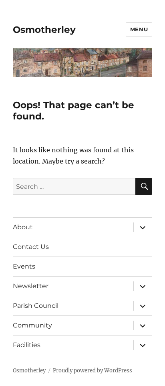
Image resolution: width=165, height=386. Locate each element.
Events (24, 266)
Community (32, 325)
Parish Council (35, 305)
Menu (139, 29)
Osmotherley (44, 29)
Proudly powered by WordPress (92, 370)
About (23, 227)
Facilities (26, 345)
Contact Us (31, 247)
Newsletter (30, 286)
